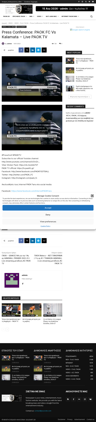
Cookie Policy (45, 226)
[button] (92, 195)
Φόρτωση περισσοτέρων (79, 97)
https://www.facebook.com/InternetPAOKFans (31, 191)
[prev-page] (3, 329)
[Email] (44, 50)
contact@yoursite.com (42, 411)
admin (9, 43)
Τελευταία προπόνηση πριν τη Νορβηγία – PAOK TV (84, 61)
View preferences (48, 221)
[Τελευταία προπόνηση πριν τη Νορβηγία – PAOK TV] (11, 310)
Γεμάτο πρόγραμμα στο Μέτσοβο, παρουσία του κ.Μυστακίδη (84, 89)
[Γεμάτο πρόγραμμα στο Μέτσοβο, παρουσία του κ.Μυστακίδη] (70, 88)
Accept (48, 207)
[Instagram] (82, 1)
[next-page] (7, 329)
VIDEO (10, 23)
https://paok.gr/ (27, 279)
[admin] (3, 43)
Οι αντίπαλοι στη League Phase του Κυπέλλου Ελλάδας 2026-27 (52, 321)
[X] (85, 1)
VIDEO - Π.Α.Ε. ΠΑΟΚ (21, 23)
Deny (48, 214)
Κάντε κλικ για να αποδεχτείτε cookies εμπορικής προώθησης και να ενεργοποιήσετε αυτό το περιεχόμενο (32, 128)
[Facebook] (79, 1)
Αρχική (4, 23)
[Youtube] (92, 1)
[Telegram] (38, 50)
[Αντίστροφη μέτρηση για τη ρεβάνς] (31, 310)
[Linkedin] (32, 50)
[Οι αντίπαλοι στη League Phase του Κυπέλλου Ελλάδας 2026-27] (52, 310)
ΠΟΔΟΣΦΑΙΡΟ (21, 27)
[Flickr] (79, 399)
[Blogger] (68, 399)
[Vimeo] (89, 1)
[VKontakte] (90, 399)
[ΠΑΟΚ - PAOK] (19, 9)
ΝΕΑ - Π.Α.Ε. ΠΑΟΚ (28, 315)
